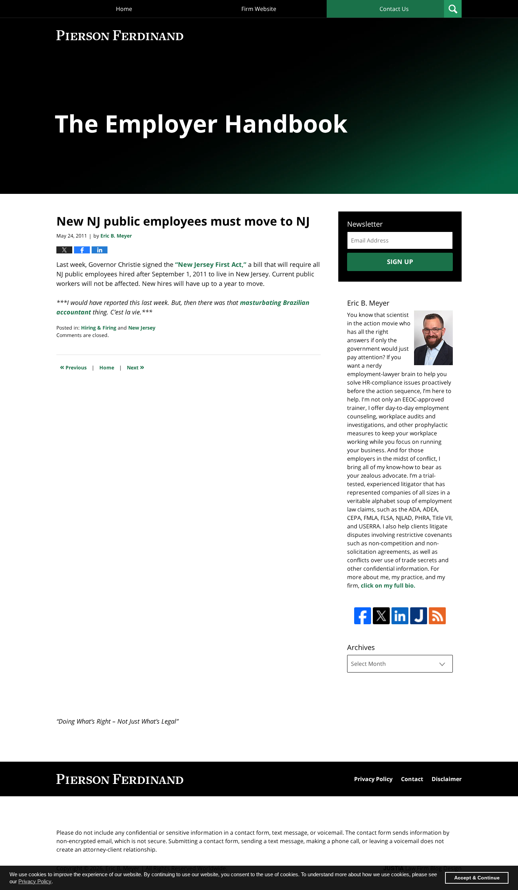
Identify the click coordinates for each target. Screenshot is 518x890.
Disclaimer (447, 779)
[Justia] (418, 615)
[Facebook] (362, 615)
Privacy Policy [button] (34, 881)
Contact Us (394, 9)
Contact (412, 779)
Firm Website (258, 9)
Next (135, 367)
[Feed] (437, 615)
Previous (73, 367)
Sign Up (400, 261)
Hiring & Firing (98, 327)
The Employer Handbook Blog (119, 35)
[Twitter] (381, 615)
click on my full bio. (388, 585)
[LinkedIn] (399, 615)
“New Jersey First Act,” (210, 264)
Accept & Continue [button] (477, 877)
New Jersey (141, 327)
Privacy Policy (373, 779)
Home (124, 9)
